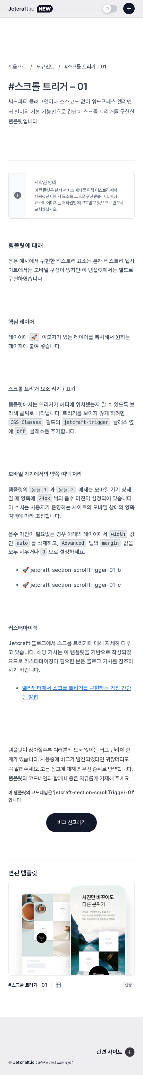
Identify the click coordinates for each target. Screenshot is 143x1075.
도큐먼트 (45, 67)
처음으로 (17, 67)
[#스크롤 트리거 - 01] (71, 928)
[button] (136, 1059)
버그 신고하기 (71, 822)
